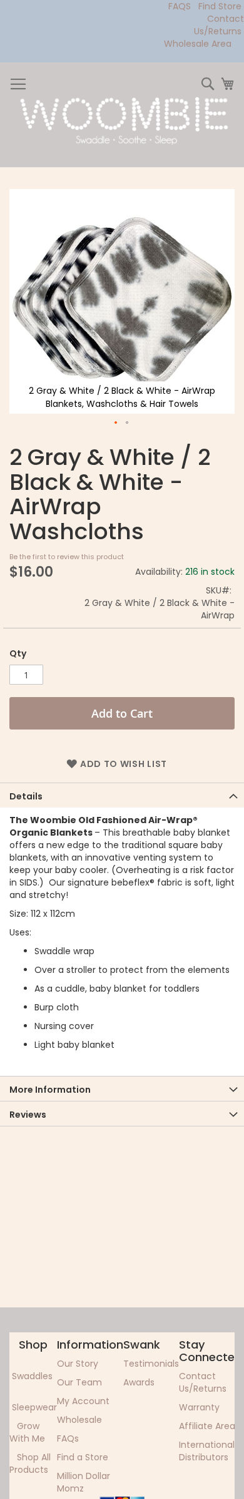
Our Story (77, 1363)
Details (26, 796)
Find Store (219, 6)
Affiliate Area (207, 1426)
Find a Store (82, 1457)
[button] (116, 423)
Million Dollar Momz (83, 1482)
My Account (83, 1401)
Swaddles (32, 1376)
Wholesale (79, 1420)
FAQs (68, 1438)
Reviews (27, 1114)
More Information (50, 1089)
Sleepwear (34, 1407)
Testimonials (151, 1363)
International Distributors (207, 1450)
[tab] (122, 795)
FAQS (179, 6)
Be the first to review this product (66, 557)
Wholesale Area (197, 43)
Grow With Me (27, 1432)
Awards (139, 1382)
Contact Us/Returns (219, 24)
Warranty (199, 1407)
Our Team (79, 1382)
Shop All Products (30, 1463)
